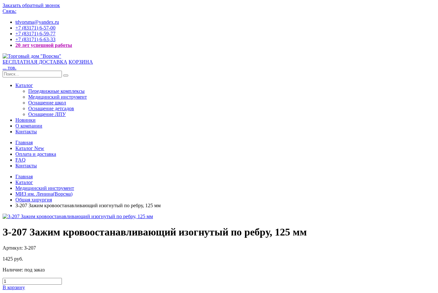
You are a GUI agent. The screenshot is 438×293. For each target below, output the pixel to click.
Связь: (9, 11)
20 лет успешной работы (43, 45)
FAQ (20, 160)
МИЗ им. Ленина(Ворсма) (43, 194)
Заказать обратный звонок (31, 5)
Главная (24, 142)
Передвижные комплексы (56, 91)
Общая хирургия (33, 199)
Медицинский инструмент (57, 97)
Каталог (24, 85)
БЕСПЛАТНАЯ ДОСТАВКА (35, 62)
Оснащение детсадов (51, 108)
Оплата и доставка (35, 154)
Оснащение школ (47, 102)
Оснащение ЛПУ (47, 114)
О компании (28, 126)
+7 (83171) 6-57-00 (35, 28)
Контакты (26, 131)
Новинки (25, 120)
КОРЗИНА (81, 62)
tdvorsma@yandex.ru (37, 22)
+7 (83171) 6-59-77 (35, 33)
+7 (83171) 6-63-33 (35, 39)
